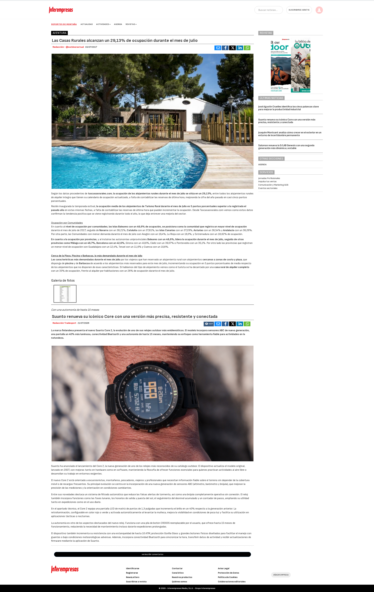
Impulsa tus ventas (267, 181)
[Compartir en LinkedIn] (239, 48)
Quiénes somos (179, 581)
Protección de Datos (228, 573)
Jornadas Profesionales (269, 178)
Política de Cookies (227, 577)
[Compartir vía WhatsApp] (247, 48)
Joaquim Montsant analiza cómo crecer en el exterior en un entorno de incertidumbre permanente (289, 134)
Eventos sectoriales (267, 188)
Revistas (130, 24)
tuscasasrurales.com (100, 193)
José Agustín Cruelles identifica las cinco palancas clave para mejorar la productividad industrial (288, 108)
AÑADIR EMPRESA (281, 575)
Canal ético (178, 573)
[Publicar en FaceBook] (225, 48)
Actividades (102, 24)
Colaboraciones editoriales (231, 581)
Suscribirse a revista (136, 581)
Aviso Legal (223, 568)
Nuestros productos (182, 577)
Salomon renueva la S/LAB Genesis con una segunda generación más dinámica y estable (286, 147)
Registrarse (132, 573)
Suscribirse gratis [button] (299, 10)
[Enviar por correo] (217, 48)
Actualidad (87, 24)
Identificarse (132, 568)
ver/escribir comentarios (152, 554)
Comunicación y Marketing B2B (273, 185)
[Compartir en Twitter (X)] (232, 48)
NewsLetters (132, 577)
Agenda (118, 24)
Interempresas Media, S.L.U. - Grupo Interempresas (191, 588)
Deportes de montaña (64, 24)
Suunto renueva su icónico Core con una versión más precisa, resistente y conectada (286, 121)
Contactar (177, 568)
